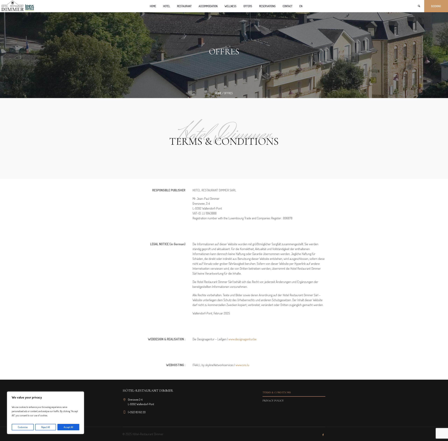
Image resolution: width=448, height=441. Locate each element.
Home (218, 93)
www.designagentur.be (242, 339)
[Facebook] (323, 435)
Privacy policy (273, 400)
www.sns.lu (242, 365)
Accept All (68, 427)
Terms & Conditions (276, 392)
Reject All (45, 427)
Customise (22, 427)
